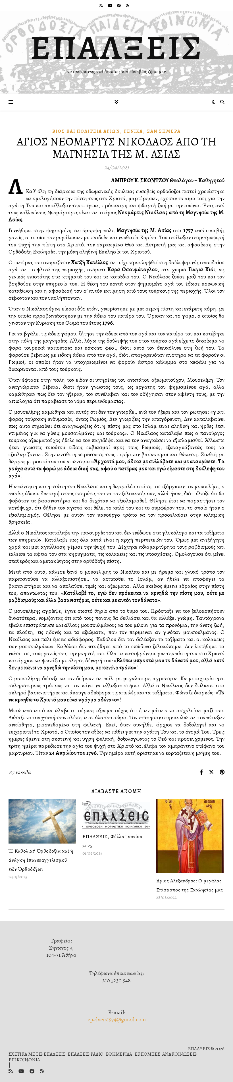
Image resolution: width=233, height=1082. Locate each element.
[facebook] (119, 5)
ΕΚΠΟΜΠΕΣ (147, 1054)
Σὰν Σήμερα (164, 131)
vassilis (23, 772)
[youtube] (110, 5)
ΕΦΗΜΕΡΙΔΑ (119, 1054)
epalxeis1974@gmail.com (117, 1019)
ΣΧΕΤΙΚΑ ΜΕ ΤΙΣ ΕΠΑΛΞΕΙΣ (37, 1054)
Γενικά (133, 131)
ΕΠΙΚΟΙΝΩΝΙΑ (24, 1059)
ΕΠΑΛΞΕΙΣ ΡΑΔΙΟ (85, 1054)
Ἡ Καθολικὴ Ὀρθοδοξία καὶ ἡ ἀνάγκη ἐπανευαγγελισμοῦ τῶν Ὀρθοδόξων (41, 860)
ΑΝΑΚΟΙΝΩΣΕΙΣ (179, 1054)
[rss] (101, 5)
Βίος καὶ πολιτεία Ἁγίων (86, 131)
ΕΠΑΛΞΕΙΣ (116, 48)
